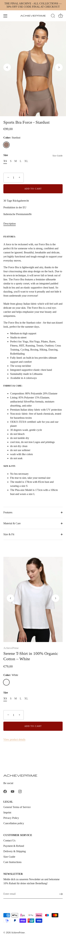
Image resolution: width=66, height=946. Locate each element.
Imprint (7, 812)
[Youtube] (12, 791)
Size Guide (57, 156)
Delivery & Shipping (14, 851)
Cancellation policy (13, 823)
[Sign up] (61, 894)
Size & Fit (8, 534)
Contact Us (9, 840)
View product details (14, 739)
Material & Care (12, 523)
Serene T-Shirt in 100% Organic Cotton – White (30, 656)
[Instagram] (20, 791)
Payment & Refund (13, 845)
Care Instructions (12, 862)
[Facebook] (5, 791)
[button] (7, 67)
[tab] (11, 224)
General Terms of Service (17, 807)
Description (9, 223)
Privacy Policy (11, 817)
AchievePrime (11, 648)
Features (7, 512)
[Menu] (5, 16)
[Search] (53, 16)
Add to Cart (33, 188)
